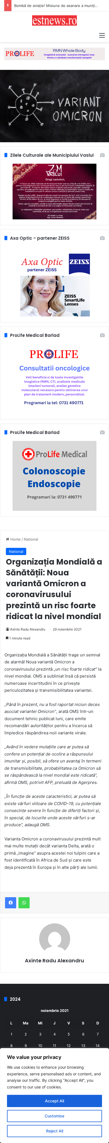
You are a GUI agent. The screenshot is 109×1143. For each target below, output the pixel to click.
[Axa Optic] (54, 53)
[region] (54, 1095)
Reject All (54, 1131)
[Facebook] (10, 902)
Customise (54, 1115)
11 (54, 1045)
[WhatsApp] (24, 902)
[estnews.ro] (54, 20)
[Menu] (102, 35)
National (31, 539)
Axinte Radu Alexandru (27, 629)
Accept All (54, 1100)
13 (83, 1045)
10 (40, 1045)
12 (69, 1045)
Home (15, 539)
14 (97, 1045)
